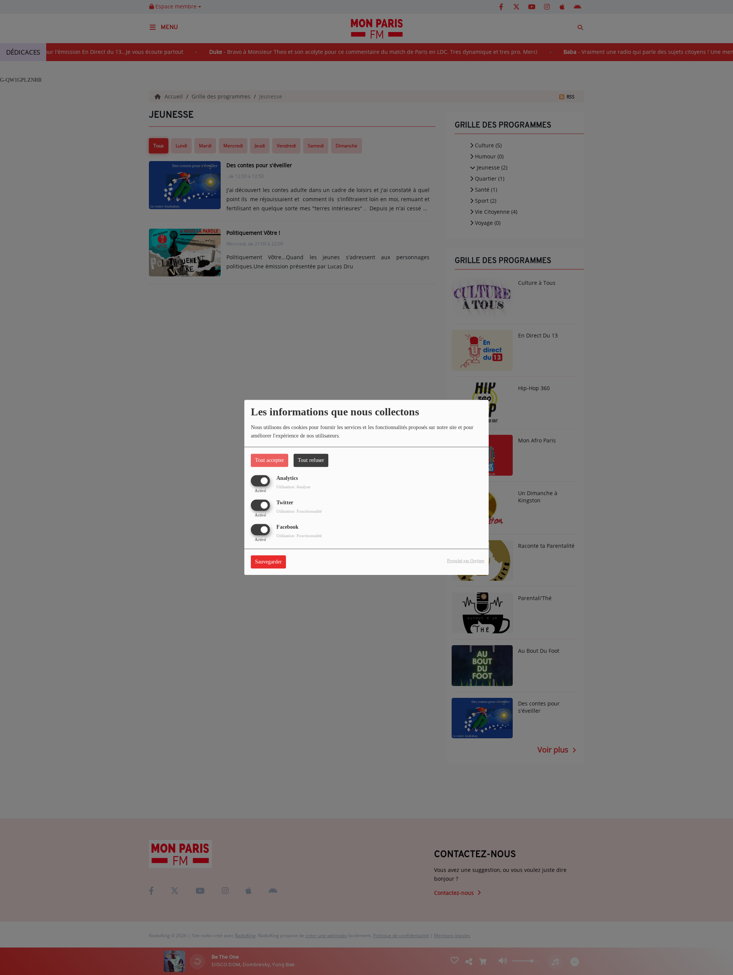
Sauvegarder (268, 562)
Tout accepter (269, 460)
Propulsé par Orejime (465, 561)
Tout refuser (311, 460)
